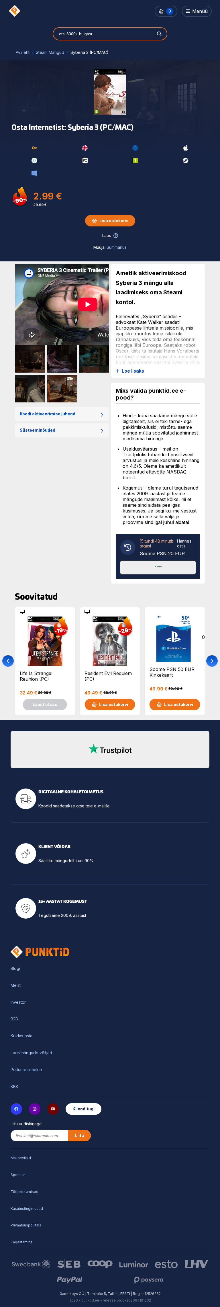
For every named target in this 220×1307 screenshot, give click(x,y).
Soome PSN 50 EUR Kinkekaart (172, 672)
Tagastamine (22, 1242)
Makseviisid (21, 1158)
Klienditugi (83, 1108)
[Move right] (212, 661)
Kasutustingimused (27, 1208)
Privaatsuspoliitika (26, 1225)
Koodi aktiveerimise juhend (47, 413)
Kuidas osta (21, 1036)
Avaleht (23, 52)
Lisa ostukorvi (113, 220)
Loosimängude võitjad (31, 1052)
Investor (18, 1002)
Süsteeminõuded (37, 430)
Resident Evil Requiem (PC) (108, 676)
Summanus (117, 247)
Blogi (15, 968)
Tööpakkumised (24, 1191)
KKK (14, 1086)
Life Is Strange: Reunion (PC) (36, 676)
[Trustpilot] (158, 567)
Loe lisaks (133, 371)
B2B (14, 1019)
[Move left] (8, 661)
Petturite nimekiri (26, 1069)
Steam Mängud (50, 52)
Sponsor (18, 1175)
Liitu (79, 1135)
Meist (16, 985)
